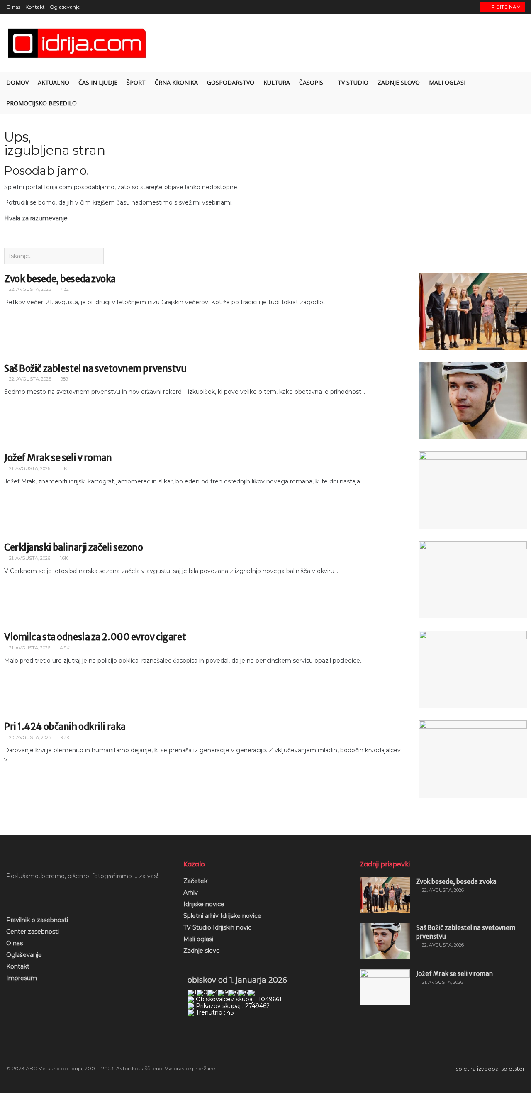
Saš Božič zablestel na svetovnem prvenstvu (95, 368)
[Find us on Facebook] (436, 7)
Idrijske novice (203, 904)
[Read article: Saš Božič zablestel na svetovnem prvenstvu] (473, 400)
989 (63, 379)
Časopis (311, 82)
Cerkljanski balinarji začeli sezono (73, 547)
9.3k (64, 737)
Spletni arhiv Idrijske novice (222, 916)
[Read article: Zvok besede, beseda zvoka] (473, 311)
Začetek (195, 881)
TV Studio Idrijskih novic (217, 927)
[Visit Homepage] (77, 43)
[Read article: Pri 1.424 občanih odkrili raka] (473, 759)
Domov (17, 82)
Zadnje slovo (201, 950)
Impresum (21, 978)
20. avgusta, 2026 (29, 737)
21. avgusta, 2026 (29, 468)
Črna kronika (176, 82)
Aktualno (53, 82)
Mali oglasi (198, 939)
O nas (13, 7)
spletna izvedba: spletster (490, 1068)
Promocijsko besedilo (41, 103)
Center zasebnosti (32, 931)
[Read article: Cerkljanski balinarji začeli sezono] (473, 579)
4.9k (64, 648)
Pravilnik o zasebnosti (37, 920)
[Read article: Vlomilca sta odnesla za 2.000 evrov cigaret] (473, 669)
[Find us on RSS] (467, 7)
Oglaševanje (65, 7)
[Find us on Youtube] (457, 7)
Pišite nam (505, 7)
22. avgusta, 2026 (29, 289)
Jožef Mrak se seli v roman (58, 458)
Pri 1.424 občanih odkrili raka (65, 726)
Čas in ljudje (97, 82)
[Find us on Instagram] (447, 7)
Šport (136, 82)
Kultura (276, 82)
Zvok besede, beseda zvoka (60, 279)
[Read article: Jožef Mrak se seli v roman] (473, 490)
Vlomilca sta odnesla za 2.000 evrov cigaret (95, 637)
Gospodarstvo (230, 82)
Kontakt (35, 7)
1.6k (63, 558)
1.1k (62, 468)
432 (64, 289)
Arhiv (190, 892)
